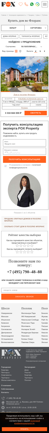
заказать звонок (24, 297)
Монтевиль (25, 326)
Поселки (27, 380)
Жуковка (44, 316)
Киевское (5, 323)
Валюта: (30, 51)
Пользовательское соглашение (36, 361)
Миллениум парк (28, 313)
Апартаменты (6, 375)
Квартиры (5, 370)
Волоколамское (7, 342)
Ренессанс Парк (28, 323)
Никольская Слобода (30, 320)
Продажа (31, 15)
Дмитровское (6, 333)
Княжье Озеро (27, 339)
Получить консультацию (24, 159)
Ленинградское (7, 336)
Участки (27, 372)
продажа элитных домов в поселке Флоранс (22, 220)
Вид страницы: (8, 51)
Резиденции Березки (29, 333)
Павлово (44, 329)
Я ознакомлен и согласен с (25, 166)
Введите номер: (11, 150)
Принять (24, 429)
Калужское (5, 326)
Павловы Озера (27, 342)
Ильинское (5, 320)
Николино (25, 336)
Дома (26, 370)
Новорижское (6, 313)
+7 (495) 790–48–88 (24, 272)
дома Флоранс (9, 36)
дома (38, 15)
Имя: (6, 142)
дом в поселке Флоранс (25, 94)
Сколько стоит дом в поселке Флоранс (24, 227)
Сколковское (6, 329)
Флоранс (24, 108)
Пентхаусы (5, 372)
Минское (4, 316)
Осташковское (7, 339)
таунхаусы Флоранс (30, 36)
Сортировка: (11, 46)
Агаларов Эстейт (28, 329)
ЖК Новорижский (28, 316)
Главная (3, 15)
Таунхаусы (5, 378)
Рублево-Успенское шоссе (30, 99)
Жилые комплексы (8, 380)
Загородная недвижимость (17, 15)
